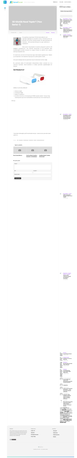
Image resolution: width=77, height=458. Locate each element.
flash (63, 411)
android (65, 407)
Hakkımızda (55, 432)
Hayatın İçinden (66, 357)
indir (61, 413)
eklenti (64, 410)
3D (17, 140)
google (66, 411)
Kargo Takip (33, 436)
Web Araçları (70, 418)
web (67, 418)
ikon (71, 411)
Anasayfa (55, 430)
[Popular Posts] (64, 16)
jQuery (65, 412)
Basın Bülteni (65, 18)
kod (67, 412)
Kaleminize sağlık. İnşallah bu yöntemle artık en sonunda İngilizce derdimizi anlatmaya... (67, 396)
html (70, 411)
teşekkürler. (65, 385)
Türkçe (67, 417)
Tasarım (65, 416)
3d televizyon (26, 140)
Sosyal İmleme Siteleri (67, 353)
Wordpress (65, 362)
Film (71, 410)
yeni (63, 421)
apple (68, 407)
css (70, 408)
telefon (61, 417)
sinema (35, 140)
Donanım (47, 32)
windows (61, 420)
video (65, 418)
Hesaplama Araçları (34, 434)
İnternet (64, 352)
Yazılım (61, 421)
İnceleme (68, 274)
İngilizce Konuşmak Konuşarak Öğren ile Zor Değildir (67, 195)
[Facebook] (5, 13)
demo (61, 410)
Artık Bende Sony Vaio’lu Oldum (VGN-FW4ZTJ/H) (67, 371)
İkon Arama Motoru (17, 155)
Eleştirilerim (65, 273)
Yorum (15, 163)
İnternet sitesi (17, 174)
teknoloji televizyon (40, 140)
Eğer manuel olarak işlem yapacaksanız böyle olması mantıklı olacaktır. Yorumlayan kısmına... (68, 403)
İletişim (54, 436)
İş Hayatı (64, 34)
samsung (62, 415)
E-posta (35, 170)
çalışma (66, 421)
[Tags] (71, 16)
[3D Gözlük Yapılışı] (32, 78)
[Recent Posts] (61, 16)
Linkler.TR (33, 430)
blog (65, 408)
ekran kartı (31, 140)
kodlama (70, 412)
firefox (61, 411)
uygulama (62, 418)
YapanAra (33, 432)
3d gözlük (21, 140)
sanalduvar (67, 415)
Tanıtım (70, 18)
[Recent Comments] (67, 16)
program (66, 413)
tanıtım (61, 416)
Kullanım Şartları (56, 434)
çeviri (69, 421)
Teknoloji (53, 32)
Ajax (62, 407)
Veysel (20, 32)
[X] (5, 17)
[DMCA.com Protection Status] (13, 439)
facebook (68, 410)
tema (64, 417)
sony (71, 415)
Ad (15, 170)
